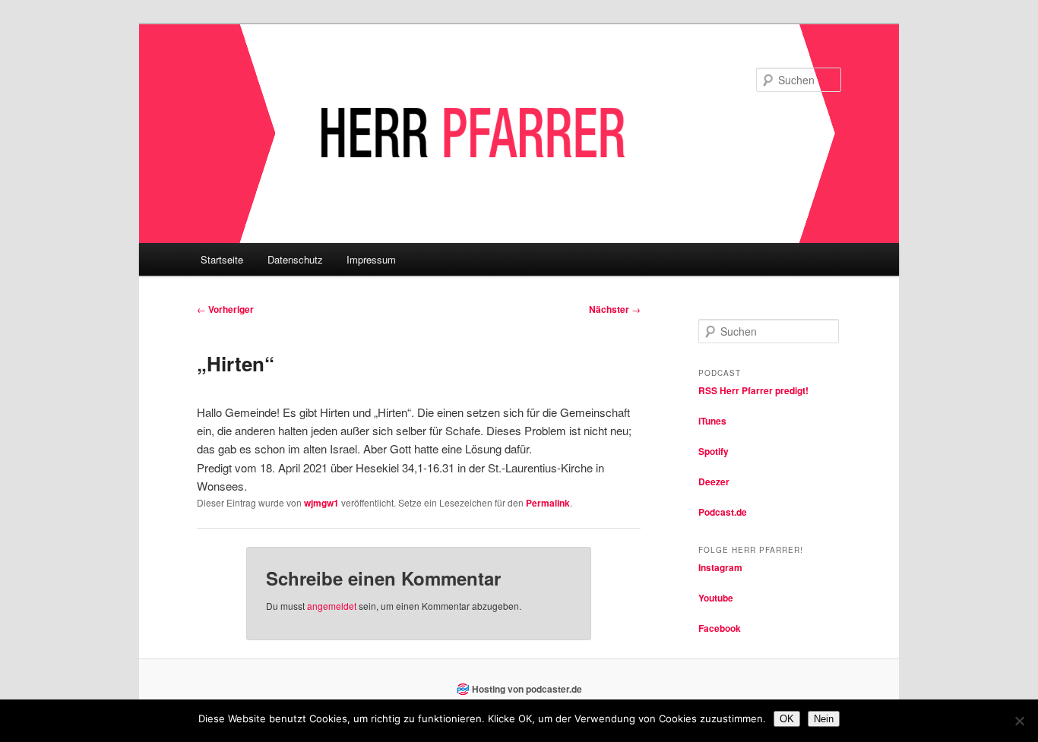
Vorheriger (225, 309)
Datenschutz (295, 259)
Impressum (371, 259)
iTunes (712, 421)
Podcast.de (722, 512)
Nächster (615, 309)
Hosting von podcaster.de (527, 689)
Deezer (713, 481)
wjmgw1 (321, 503)
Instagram (720, 567)
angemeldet (331, 605)
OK (787, 719)
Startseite (222, 259)
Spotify (713, 451)
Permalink (548, 503)
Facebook (719, 628)
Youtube (715, 598)
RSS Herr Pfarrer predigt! (753, 390)
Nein (824, 719)
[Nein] (1019, 720)
